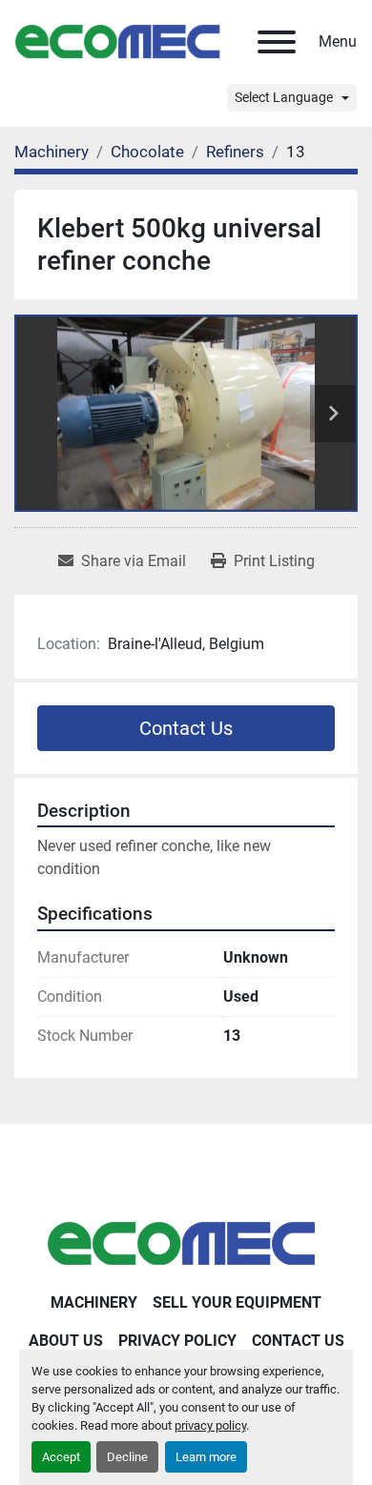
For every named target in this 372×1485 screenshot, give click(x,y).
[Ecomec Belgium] (186, 1242)
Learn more (206, 1457)
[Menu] (277, 42)
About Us (66, 1341)
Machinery (94, 1302)
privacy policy (210, 1425)
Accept (61, 1457)
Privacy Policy (177, 1341)
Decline (127, 1457)
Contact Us (186, 728)
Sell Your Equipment (237, 1302)
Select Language (284, 97)
